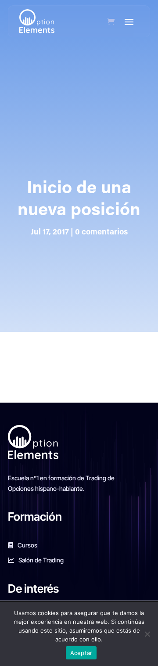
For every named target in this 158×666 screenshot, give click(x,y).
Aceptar (81, 652)
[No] (147, 634)
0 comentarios (101, 233)
